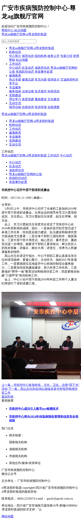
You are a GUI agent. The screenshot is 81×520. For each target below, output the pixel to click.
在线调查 (53, 107)
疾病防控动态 (25, 71)
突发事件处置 (44, 71)
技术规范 (41, 91)
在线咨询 (28, 107)
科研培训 (53, 91)
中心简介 (15, 56)
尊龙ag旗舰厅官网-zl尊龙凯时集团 (24, 34)
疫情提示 (53, 79)
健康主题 (28, 79)
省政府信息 (42, 67)
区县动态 (28, 67)
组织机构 (41, 56)
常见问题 (41, 79)
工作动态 (15, 63)
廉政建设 (41, 99)
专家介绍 (66, 56)
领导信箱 (15, 107)
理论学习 (15, 99)
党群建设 (15, 95)
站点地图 (22, 59)
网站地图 (8, 516)
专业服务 (15, 87)
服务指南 (15, 91)
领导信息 (28, 56)
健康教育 (15, 75)
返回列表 (8, 396)
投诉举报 (41, 107)
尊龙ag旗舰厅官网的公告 (25, 174)
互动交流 (15, 103)
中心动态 (15, 67)
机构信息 (15, 52)
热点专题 (15, 79)
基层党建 (28, 99)
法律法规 (28, 91)
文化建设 (53, 99)
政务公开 (53, 56)
